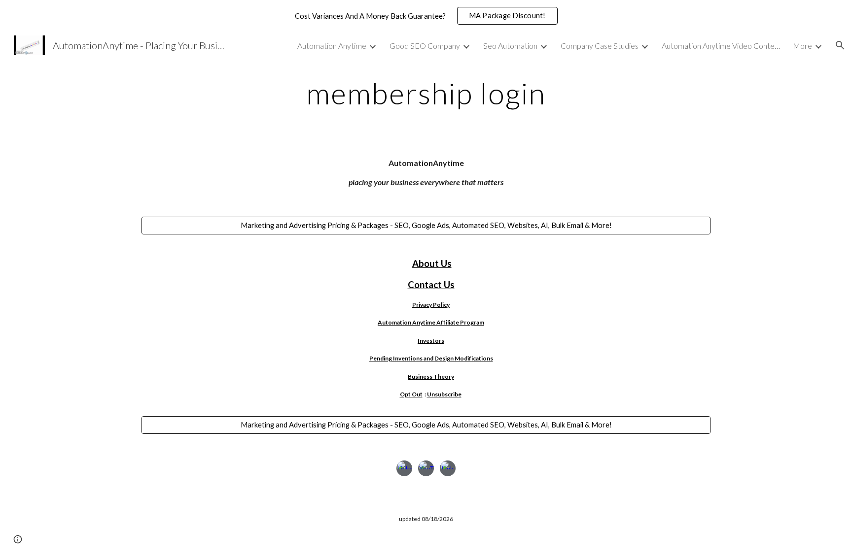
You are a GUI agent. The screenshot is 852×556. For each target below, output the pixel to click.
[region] (426, 16)
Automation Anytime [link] (331, 45)
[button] (840, 45)
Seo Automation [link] (510, 45)
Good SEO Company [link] (425, 45)
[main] (426, 93)
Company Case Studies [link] (600, 45)
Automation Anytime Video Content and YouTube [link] (721, 45)
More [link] (802, 45)
